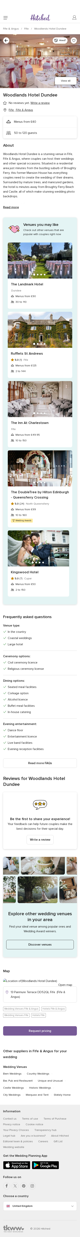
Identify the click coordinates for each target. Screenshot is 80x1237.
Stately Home (62, 1094)
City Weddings (12, 1094)
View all (65, 80)
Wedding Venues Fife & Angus (21, 1008)
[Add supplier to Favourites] (74, 40)
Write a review (40, 840)
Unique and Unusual (50, 1080)
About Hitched (60, 1135)
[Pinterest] (23, 1185)
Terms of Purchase (54, 1118)
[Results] (6, 40)
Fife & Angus (11, 28)
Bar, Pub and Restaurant (18, 1080)
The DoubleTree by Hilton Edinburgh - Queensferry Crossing (40, 494)
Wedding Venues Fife (16, 1015)
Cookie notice (34, 1124)
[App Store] (16, 1168)
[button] (40, 820)
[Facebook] (6, 1185)
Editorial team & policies (18, 1141)
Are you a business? (33, 1135)
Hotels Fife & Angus (54, 1008)
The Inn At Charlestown (30, 423)
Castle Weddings (13, 1087)
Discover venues (40, 945)
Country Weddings (38, 1073)
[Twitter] (15, 1185)
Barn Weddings (12, 1073)
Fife (27, 28)
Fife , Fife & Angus (21, 110)
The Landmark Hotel (27, 284)
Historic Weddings (40, 1087)
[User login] (74, 17)
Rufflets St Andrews (27, 353)
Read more (11, 207)
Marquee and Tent (37, 1094)
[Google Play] (45, 1168)
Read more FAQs (40, 763)
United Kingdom (22, 1206)
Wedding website (13, 1147)
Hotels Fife (38, 1015)
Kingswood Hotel (24, 572)
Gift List (58, 1141)
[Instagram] (32, 1185)
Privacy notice (11, 1124)
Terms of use (30, 1118)
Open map (65, 985)
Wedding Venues (15, 1067)
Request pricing (40, 1031)
